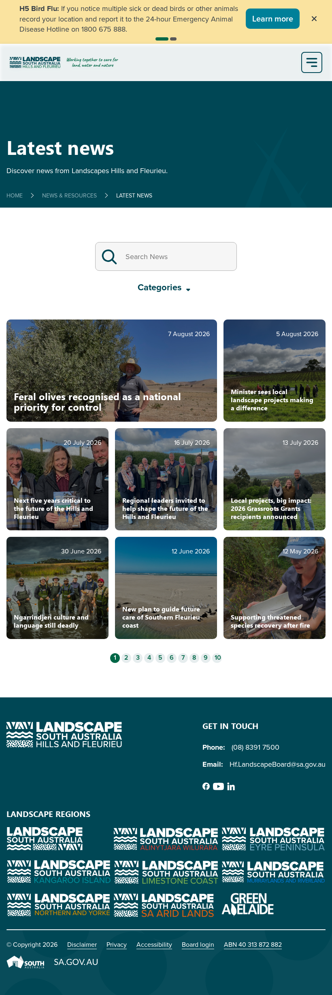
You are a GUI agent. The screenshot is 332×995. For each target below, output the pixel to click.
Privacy (116, 944)
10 (218, 658)
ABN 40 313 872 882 (253, 944)
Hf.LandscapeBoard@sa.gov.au (278, 764)
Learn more (272, 18)
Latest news (134, 195)
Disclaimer (82, 944)
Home (14, 195)
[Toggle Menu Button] (311, 62)
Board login (198, 944)
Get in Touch (230, 725)
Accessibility (154, 944)
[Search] (109, 256)
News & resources (69, 195)
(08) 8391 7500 (255, 747)
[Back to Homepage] (154, 62)
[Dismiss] (314, 19)
